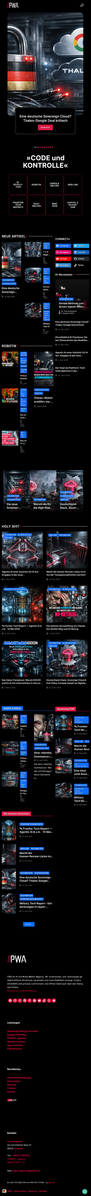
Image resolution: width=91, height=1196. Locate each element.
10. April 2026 (42, 760)
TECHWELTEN (36, 205)
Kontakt (11, 1091)
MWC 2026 (54, 205)
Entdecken (45, 127)
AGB (9, 1191)
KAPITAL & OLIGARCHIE (72, 204)
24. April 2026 (64, 375)
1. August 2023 (67, 313)
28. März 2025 (22, 450)
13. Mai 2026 (54, 579)
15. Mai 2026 (46, 332)
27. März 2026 (22, 799)
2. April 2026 (22, 734)
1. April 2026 (41, 406)
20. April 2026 (55, 687)
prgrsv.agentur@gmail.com (26, 1170)
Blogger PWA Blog (16, 1034)
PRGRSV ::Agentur (16, 1038)
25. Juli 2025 (25, 383)
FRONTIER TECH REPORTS (18, 204)
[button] (35, 147)
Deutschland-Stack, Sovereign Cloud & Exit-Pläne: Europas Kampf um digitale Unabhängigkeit (66, 683)
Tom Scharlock (70, 311)
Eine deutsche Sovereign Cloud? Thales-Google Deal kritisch (35, 881)
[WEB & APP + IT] (16, 1162)
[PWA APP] (12, 1100)
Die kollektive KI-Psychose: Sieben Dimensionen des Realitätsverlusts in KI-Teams (71, 340)
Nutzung (11, 1084)
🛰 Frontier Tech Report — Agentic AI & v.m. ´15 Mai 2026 (36, 832)
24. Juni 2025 (22, 424)
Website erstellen (16, 1041)
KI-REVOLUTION (18, 184)
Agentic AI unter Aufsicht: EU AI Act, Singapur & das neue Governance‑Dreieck (71, 355)
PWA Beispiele (14, 1049)
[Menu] (82, 5)
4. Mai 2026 (63, 360)
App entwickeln (15, 1045)
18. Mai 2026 (45, 261)
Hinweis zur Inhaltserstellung (21, 990)
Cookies (11, 1088)
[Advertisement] (73, 846)
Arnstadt (18, 1148)
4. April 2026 (54, 633)
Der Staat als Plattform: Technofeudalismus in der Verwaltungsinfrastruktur (70, 371)
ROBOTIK (36, 185)
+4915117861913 (21, 1155)
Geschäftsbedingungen (19, 1077)
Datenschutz (13, 1081)
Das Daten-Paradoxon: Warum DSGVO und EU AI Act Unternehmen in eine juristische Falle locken (21, 683)
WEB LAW (73, 185)
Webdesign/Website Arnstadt (22, 1031)
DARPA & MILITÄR (54, 184)
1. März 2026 (9, 687)
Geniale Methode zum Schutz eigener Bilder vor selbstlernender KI (71, 306)
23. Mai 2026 (9, 296)
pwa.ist (51, 1182)
